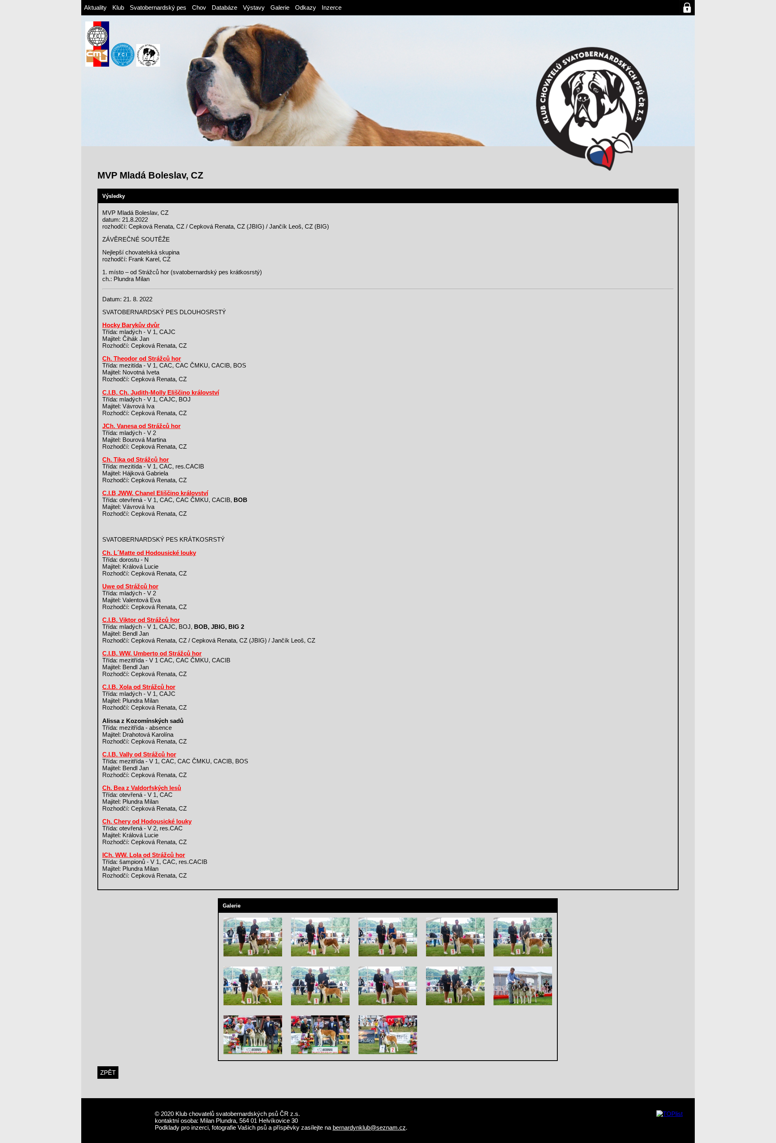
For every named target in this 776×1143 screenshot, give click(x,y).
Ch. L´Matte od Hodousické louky (149, 552)
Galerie (279, 7)
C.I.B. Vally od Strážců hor (139, 754)
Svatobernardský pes (158, 7)
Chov (199, 7)
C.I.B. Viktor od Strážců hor (141, 619)
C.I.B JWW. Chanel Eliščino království (155, 493)
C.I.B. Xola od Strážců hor (138, 686)
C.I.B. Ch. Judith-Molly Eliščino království (160, 392)
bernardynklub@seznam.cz (369, 1127)
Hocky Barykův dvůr (131, 324)
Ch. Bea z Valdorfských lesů (141, 787)
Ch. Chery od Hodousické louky (147, 821)
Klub (118, 7)
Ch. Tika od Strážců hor (135, 459)
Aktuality (95, 7)
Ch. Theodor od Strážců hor (141, 358)
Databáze (224, 7)
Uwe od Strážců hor (130, 586)
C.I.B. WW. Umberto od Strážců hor (152, 653)
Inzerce (332, 7)
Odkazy (305, 7)
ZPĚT (108, 1072)
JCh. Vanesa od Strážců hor (141, 425)
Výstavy (254, 7)
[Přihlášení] (687, 7)
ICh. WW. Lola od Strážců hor (143, 854)
